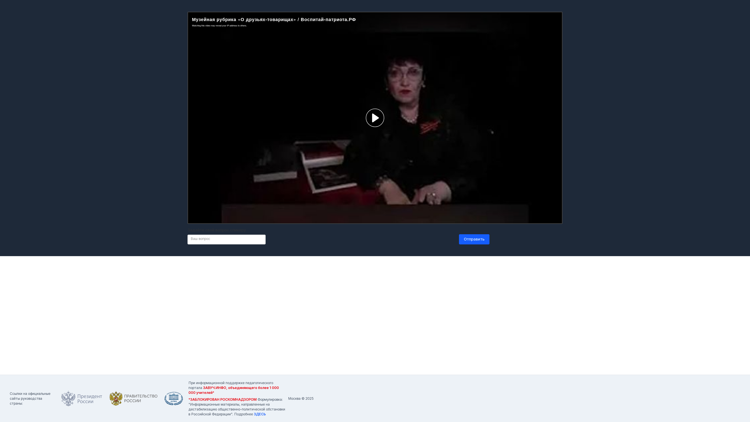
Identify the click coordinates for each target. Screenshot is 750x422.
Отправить (474, 239)
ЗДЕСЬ (260, 414)
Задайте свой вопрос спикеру (217, 230)
